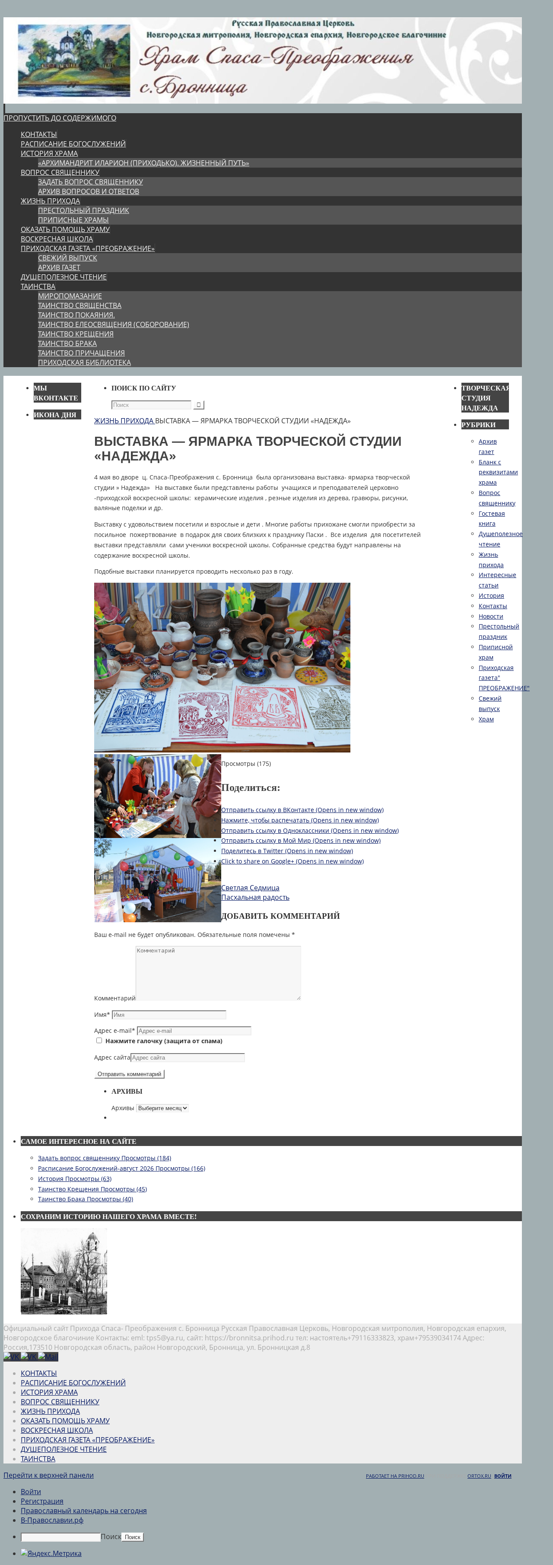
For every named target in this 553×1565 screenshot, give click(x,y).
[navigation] (276, 1514)
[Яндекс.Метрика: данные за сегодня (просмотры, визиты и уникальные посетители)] (51, 1553)
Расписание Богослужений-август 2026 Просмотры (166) (121, 1168)
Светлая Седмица (250, 887)
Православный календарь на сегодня (84, 1510)
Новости (491, 616)
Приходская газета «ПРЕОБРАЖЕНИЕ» (88, 1439)
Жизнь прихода (123, 420)
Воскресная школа (57, 1430)
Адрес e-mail (114, 1030)
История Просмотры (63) (74, 1179)
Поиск (111, 1536)
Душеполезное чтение (64, 1449)
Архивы (122, 1108)
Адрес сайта (112, 1057)
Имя (102, 1014)
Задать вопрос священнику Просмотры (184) (104, 1158)
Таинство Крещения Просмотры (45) (92, 1189)
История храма (49, 1392)
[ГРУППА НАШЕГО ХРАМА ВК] (12, 1357)
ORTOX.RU (479, 1476)
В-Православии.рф (52, 1520)
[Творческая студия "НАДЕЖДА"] (29, 1357)
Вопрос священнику (60, 1401)
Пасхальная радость (255, 897)
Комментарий (115, 998)
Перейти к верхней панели (48, 1475)
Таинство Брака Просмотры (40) (85, 1199)
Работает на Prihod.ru (395, 1476)
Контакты (493, 606)
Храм (486, 719)
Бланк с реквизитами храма (498, 472)
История (491, 595)
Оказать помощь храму (65, 1420)
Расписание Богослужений (73, 1382)
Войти (503, 1476)
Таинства (38, 1458)
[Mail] (48, 1357)
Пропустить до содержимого (59, 118)
